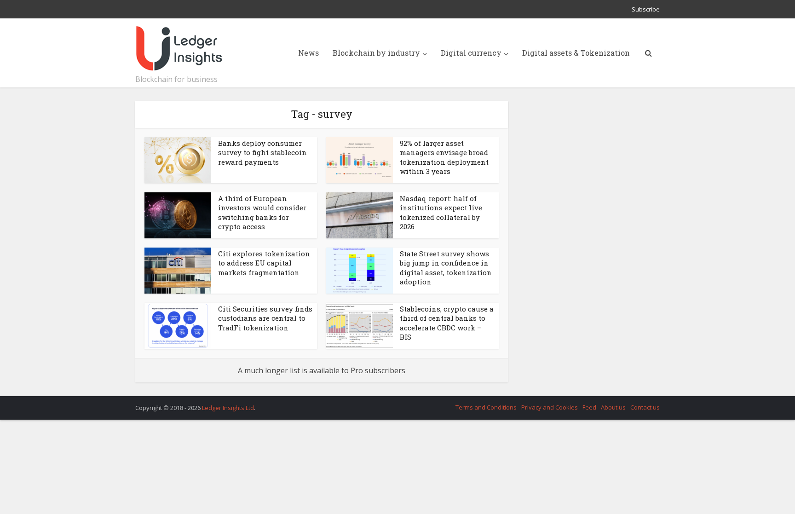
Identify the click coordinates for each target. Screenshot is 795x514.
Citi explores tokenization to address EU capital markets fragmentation (264, 263)
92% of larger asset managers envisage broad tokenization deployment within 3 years (444, 157)
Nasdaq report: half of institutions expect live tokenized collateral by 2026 (441, 212)
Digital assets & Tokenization (576, 53)
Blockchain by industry (376, 53)
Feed (589, 407)
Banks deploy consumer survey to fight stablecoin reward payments (262, 153)
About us (613, 407)
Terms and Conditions (486, 407)
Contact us (645, 407)
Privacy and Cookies (549, 407)
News (308, 53)
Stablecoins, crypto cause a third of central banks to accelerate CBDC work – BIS (447, 322)
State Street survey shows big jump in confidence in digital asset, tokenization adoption (446, 267)
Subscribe (646, 9)
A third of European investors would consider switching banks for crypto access (262, 212)
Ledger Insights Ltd (228, 408)
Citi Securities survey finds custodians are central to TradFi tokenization (265, 318)
